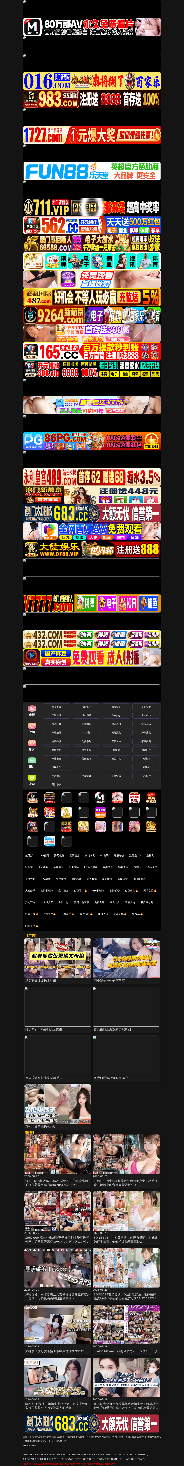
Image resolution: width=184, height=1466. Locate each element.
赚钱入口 (103, 914)
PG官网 (45, 855)
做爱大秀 (115, 902)
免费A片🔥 (50, 914)
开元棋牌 (59, 855)
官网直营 (75, 855)
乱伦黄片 (61, 879)
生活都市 (56, 775)
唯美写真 (116, 758)
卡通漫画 (56, 758)
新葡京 (29, 867)
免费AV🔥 (137, 914)
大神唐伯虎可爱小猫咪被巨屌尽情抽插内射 (54, 1351)
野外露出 (146, 732)
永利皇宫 (63, 890)
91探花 (86, 732)
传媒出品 (56, 767)
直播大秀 (130, 902)
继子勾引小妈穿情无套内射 (43, 1029)
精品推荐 (56, 706)
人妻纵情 (116, 775)
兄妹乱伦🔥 (68, 914)
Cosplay (116, 715)
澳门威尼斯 (147, 902)
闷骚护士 (146, 749)
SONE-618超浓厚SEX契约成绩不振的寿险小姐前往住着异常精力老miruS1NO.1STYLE (56, 1183)
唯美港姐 (116, 724)
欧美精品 (116, 706)
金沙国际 (63, 902)
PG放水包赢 (91, 867)
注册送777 (135, 855)
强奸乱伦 (86, 706)
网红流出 (116, 732)
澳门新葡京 (139, 879)
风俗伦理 (146, 775)
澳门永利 (90, 855)
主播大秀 (30, 879)
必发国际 (123, 879)
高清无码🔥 (120, 914)
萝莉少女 (146, 706)
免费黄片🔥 (131, 890)
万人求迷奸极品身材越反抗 (43, 1078)
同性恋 (146, 767)
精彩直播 (123, 867)
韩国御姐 (86, 724)
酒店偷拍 (152, 867)
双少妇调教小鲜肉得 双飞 (111, 1078)
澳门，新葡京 (81, 902)
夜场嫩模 (107, 879)
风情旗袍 (56, 749)
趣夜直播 (92, 879)
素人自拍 (146, 715)
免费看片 (99, 902)
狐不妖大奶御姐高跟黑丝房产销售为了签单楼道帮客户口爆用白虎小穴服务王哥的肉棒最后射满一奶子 (126, 1408)
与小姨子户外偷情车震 (109, 980)
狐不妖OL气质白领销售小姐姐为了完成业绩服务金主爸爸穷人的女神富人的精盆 (56, 1406)
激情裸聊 (115, 890)
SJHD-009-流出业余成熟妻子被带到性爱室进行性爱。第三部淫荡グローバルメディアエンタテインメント (57, 1241)
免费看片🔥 (80, 890)
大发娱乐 (30, 890)
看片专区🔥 (86, 914)
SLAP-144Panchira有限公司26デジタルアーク (126, 1351)
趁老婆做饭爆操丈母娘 (40, 980)
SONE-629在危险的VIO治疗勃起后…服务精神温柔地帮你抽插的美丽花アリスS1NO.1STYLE (125, 1296)
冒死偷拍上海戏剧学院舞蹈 (112, 1029)
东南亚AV (146, 724)
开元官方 (30, 902)
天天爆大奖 (47, 902)
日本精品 (86, 715)
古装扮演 (56, 741)
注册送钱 (119, 855)
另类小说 (56, 784)
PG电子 (104, 855)
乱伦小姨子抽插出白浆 (40, 1127)
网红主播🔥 (31, 925)
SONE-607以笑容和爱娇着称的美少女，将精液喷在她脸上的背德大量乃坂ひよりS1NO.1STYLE (126, 1185)
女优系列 (86, 741)
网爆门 (146, 758)
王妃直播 (46, 879)
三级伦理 (56, 715)
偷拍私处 (76, 879)
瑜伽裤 (116, 749)
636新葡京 (98, 890)
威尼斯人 (30, 855)
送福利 (150, 855)
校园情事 (86, 775)
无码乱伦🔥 (150, 890)
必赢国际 (58, 867)
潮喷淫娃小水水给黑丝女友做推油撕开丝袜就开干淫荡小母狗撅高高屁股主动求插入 (57, 1296)
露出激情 (86, 758)
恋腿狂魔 (146, 741)
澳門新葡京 (47, 890)
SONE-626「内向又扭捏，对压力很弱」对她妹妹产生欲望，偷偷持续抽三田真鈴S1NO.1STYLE (126, 1241)
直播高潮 (108, 867)
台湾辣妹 (56, 724)
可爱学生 (116, 741)
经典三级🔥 (31, 914)
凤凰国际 (74, 867)
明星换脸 (86, 749)
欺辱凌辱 (56, 732)
